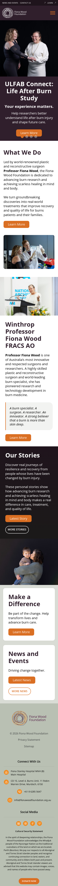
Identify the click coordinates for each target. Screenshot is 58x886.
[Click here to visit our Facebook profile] (32, 823)
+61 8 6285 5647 (32, 791)
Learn (50, 3)
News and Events (10, 3)
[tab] (22, 136)
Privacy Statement (29, 739)
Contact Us (25, 3)
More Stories (17, 529)
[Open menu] (52, 12)
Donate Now (29, 881)
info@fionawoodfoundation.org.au (32, 800)
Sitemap (29, 746)
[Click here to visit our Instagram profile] (25, 823)
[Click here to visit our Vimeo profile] (39, 823)
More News (19, 691)
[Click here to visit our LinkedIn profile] (18, 823)
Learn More (29, 133)
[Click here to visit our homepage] (14, 12)
